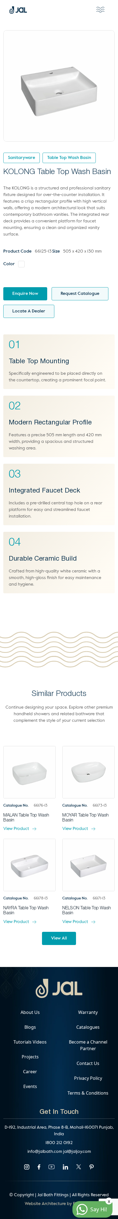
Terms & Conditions (88, 1093)
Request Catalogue (80, 294)
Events (30, 1086)
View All (59, 938)
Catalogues (88, 1027)
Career (30, 1072)
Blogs (30, 1027)
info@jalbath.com (45, 1152)
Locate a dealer (28, 311)
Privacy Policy (88, 1078)
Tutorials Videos (30, 1042)
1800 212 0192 (59, 1143)
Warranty (88, 1012)
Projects (30, 1057)
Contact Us (88, 1063)
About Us (30, 1012)
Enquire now (25, 294)
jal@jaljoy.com (77, 1152)
